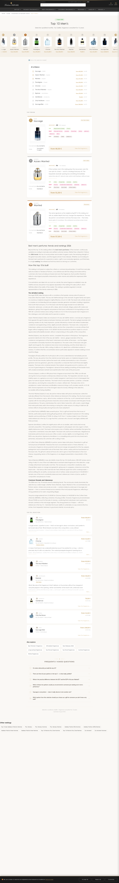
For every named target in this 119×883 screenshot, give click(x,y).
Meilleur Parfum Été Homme (72, 727)
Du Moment (88, 730)
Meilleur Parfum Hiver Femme (29, 730)
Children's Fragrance (66, 9)
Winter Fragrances (33, 654)
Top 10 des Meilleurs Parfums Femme (11, 727)
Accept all (85, 879)
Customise (111, 879)
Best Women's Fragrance (35, 646)
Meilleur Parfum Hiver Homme (9, 730)
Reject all (98, 879)
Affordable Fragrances (52, 646)
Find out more (49, 879)
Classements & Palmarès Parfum (20, 13)
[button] (14, 43)
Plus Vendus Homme (41, 727)
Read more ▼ (53, 178)
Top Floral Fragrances (69, 650)
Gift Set (16, 9)
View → (88, 532)
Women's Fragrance (30, 9)
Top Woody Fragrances (52, 650)
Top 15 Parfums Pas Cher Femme (72, 730)
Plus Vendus (28, 727)
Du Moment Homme (100, 730)
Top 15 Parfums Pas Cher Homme (50, 730)
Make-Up (91, 9)
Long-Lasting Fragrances (35, 650)
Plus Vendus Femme (55, 727)
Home (3, 13)
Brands (100, 9)
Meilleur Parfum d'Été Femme (92, 727)
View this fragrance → (81, 148)
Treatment (81, 9)
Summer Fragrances (84, 650)
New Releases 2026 (68, 646)
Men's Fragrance (48, 9)
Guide (8, 13)
